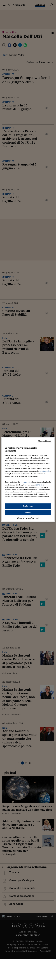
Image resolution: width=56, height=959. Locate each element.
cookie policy (45, 471)
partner (39, 485)
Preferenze (28, 506)
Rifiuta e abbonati (44, 441)
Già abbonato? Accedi (28, 518)
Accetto (28, 513)
